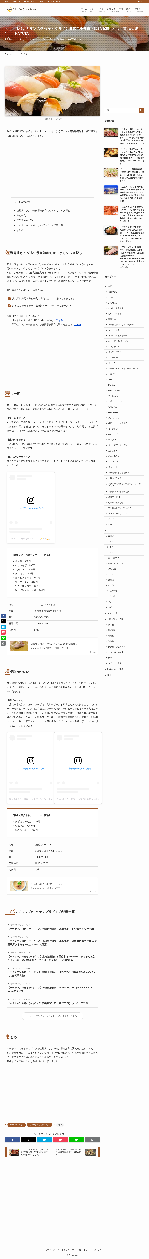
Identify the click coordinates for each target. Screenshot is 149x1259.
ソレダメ (112, 379)
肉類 (110, 658)
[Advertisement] (52, 167)
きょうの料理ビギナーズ (118, 336)
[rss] (139, 1)
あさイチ (112, 297)
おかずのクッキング (116, 314)
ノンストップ (114, 418)
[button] (12, 1139)
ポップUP (112, 440)
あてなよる (113, 303)
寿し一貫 (21, 215)
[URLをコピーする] (92, 1139)
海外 (109, 675)
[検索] (142, 1)
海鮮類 (111, 641)
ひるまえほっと (114, 434)
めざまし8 (112, 451)
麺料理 (111, 580)
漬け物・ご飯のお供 (116, 647)
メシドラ (112, 519)
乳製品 (111, 636)
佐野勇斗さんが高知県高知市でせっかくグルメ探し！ (44, 210)
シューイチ (113, 358)
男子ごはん (113, 396)
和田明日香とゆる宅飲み (118, 473)
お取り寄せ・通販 (115, 619)
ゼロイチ (112, 374)
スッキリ (112, 363)
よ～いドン (113, 462)
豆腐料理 (113, 591)
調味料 (111, 625)
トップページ (49, 1250)
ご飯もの (112, 569)
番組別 (110, 286)
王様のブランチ (114, 478)
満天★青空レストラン (117, 445)
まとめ (20, 230)
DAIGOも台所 (114, 390)
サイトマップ (63, 1250)
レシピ (110, 530)
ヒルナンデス (114, 429)
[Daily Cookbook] (22, 10)
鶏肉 (111, 553)
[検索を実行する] (141, 110)
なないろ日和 (114, 407)
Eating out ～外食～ (16, 39)
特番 (110, 525)
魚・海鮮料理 (114, 558)
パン (110, 602)
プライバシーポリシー (81, 1250)
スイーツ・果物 (114, 663)
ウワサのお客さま (115, 308)
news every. (113, 412)
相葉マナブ (113, 292)
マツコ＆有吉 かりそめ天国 (120, 508)
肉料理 (111, 536)
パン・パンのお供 (115, 652)
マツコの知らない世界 (117, 514)
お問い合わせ (99, 1250)
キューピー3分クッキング (119, 341)
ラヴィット (113, 467)
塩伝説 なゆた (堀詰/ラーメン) (46, 884)
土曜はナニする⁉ (115, 401)
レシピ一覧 (112, 613)
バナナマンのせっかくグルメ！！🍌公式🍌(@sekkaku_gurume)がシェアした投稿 (47, 538)
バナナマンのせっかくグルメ (37, 39)
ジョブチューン (114, 347)
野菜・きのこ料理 (115, 564)
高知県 (60, 1125)
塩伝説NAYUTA (25, 220)
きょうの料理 (114, 330)
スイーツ (112, 607)
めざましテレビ (114, 456)
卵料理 (112, 596)
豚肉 (111, 542)
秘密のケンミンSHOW (117, 423)
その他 (111, 585)
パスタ (111, 574)
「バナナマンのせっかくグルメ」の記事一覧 (40, 225)
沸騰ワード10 (114, 497)
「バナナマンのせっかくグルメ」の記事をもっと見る (52, 1016)
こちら (59, 320)
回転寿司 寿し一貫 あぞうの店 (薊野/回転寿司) (54, 644)
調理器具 (112, 630)
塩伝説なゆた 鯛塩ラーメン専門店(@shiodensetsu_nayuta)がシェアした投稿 (45, 799)
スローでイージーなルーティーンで (123, 369)
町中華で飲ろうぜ (115, 503)
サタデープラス (114, 352)
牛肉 (111, 547)
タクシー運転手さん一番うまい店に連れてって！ (125, 485)
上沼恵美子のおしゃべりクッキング (123, 325)
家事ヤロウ (113, 319)
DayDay (111, 385)
